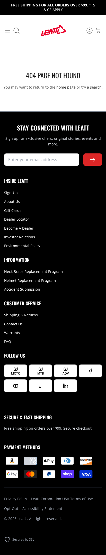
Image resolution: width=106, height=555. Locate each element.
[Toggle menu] (7, 30)
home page (66, 87)
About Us (12, 201)
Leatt (22, 518)
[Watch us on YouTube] (15, 385)
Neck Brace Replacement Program (33, 271)
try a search (91, 87)
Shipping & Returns (21, 315)
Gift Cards (12, 210)
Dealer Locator (16, 219)
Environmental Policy (22, 245)
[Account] (87, 30)
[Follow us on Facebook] (90, 371)
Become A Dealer (18, 228)
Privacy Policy (15, 498)
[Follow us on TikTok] (40, 385)
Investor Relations (19, 237)
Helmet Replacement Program (30, 280)
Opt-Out (11, 508)
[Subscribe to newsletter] (92, 159)
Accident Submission (22, 289)
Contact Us (13, 324)
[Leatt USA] (53, 31)
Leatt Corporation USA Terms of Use (62, 498)
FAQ (7, 341)
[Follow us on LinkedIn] (65, 385)
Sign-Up (11, 192)
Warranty (12, 332)
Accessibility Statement (42, 508)
